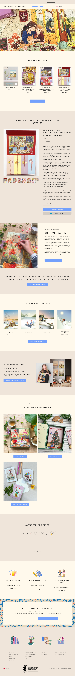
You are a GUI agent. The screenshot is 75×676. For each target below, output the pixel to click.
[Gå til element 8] (38, 179)
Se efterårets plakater (37, 341)
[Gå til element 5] (24, 180)
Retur (10, 656)
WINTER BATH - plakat (28, 331)
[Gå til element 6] (29, 180)
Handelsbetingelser (30, 652)
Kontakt (11, 650)
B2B (42, 650)
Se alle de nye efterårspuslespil (37, 30)
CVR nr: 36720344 (59, 654)
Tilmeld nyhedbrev (48, 618)
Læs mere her (13, 588)
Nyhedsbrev (12, 658)
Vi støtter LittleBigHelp (31, 650)
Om (15, 6)
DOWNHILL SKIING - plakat (64, 332)
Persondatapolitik (30, 654)
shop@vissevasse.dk (60, 652)
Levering (11, 652)
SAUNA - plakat (46, 331)
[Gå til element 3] (15, 180)
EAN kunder (44, 654)
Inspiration (21, 6)
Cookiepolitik (28, 656)
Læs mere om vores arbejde (37, 284)
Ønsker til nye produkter (15, 660)
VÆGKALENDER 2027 (10, 87)
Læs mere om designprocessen (15, 380)
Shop (5, 6)
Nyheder (10, 6)
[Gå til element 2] (10, 180)
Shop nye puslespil (37, 101)
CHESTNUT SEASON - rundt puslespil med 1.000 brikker (28, 89)
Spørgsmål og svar (14, 654)
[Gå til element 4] (20, 180)
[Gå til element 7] (34, 180)
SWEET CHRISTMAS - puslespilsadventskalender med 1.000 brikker (64, 90)
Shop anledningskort (20, 504)
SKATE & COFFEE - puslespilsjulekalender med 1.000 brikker (46, 89)
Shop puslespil (20, 456)
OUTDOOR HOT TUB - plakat (10, 332)
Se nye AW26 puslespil (53, 260)
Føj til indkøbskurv (57, 209)
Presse (43, 652)
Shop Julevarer (55, 456)
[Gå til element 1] (6, 180)
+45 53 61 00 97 (59, 650)
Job (26, 658)
